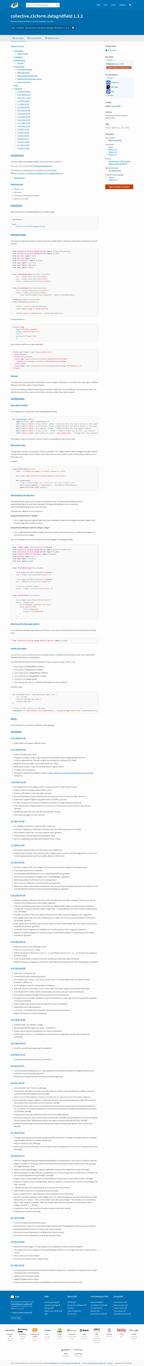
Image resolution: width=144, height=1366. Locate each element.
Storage (20, 63)
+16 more (110, 95)
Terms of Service (119, 1302)
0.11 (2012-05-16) (23, 123)
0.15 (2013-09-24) (23, 110)
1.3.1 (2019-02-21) (24, 95)
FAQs (46, 1314)
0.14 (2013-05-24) (23, 113)
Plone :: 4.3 (113, 149)
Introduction (19, 51)
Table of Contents (17, 46)
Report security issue (121, 1305)
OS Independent (115, 170)
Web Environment (115, 140)
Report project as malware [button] (119, 187)
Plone (111, 147)
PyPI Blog (71, 1302)
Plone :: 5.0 (113, 152)
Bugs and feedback (97, 1302)
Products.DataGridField (43, 166)
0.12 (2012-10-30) (23, 120)
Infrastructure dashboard (76, 1305)
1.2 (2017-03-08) (23, 101)
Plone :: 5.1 (113, 154)
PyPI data (109, 60)
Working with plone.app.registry (29, 79)
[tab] (18, 38)
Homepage (112, 50)
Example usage (19, 60)
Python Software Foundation (20, 1304)
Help (98, 5)
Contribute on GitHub (98, 1305)
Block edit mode (23, 72)
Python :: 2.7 (113, 180)
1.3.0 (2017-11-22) (24, 98)
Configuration (19, 66)
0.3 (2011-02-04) (23, 148)
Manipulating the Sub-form (27, 76)
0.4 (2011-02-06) (23, 145)
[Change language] (130, 5)
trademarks (53, 1363)
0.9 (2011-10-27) (23, 129)
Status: (21, 1313)
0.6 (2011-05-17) (23, 139)
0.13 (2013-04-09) (23, 117)
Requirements (22, 54)
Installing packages (50, 1302)
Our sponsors (72, 1314)
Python (111, 177)
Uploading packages (51, 1305)
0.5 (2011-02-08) (23, 142)
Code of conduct (119, 1308)
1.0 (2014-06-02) (23, 107)
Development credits (98, 1314)
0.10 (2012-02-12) (23, 126)
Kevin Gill (114, 106)
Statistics (71, 1308)
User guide (48, 1308)
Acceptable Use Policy (121, 1314)
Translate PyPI (95, 1308)
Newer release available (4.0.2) (118, 67)
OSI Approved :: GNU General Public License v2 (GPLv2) (119, 162)
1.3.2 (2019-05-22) (24, 91)
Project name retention (52, 1311)
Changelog (18, 88)
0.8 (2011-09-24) (23, 132)
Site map (110, 1363)
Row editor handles (24, 69)
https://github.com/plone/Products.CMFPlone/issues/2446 (70, 773)
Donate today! (16, 1318)
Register (122, 5)
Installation (18, 57)
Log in (113, 5)
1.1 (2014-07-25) (23, 104)
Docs (105, 5)
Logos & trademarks (74, 1311)
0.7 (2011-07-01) (23, 135)
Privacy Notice (119, 1311)
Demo (16, 85)
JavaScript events (24, 82)
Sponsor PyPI (95, 1311)
